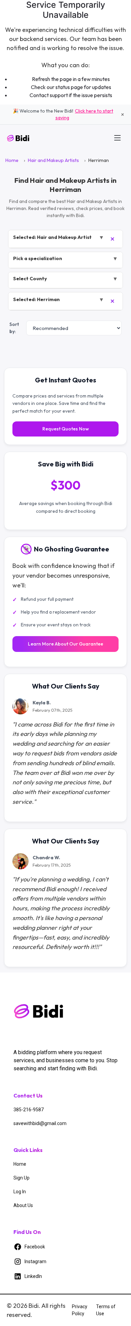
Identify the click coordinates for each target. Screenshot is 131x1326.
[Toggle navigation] (117, 137)
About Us (23, 1205)
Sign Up (21, 1177)
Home (11, 160)
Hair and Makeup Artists (53, 160)
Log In (19, 1191)
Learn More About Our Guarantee (65, 644)
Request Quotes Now (65, 429)
